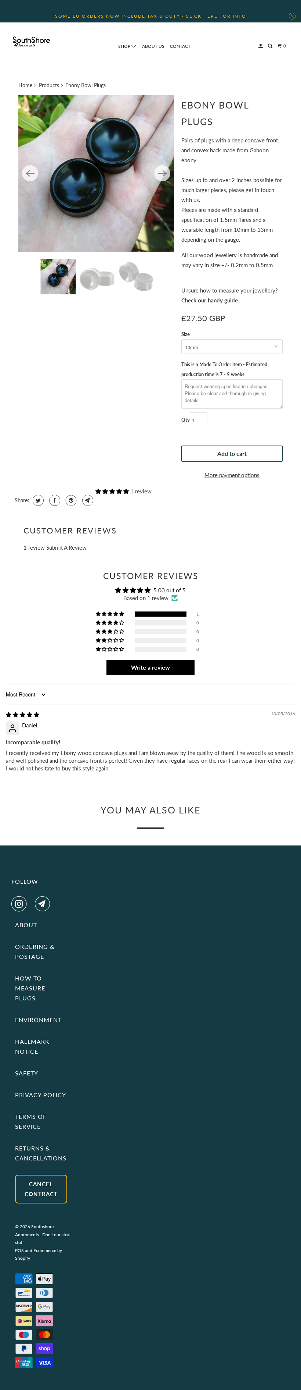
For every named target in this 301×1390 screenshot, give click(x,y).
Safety (26, 1073)
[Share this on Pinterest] (70, 500)
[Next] (162, 173)
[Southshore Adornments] (31, 41)
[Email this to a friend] (86, 500)
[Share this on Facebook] (53, 500)
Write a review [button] (150, 667)
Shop (124, 46)
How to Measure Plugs (30, 988)
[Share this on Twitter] (37, 500)
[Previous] (30, 173)
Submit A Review (66, 547)
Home (25, 85)
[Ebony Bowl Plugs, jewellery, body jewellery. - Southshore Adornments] (96, 173)
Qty (185, 420)
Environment (38, 1019)
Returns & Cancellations (40, 1153)
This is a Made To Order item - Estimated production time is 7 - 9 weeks (224, 369)
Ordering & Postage (34, 951)
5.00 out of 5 (169, 590)
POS (19, 1250)
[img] (22, 714)
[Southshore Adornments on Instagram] (20, 904)
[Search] (270, 46)
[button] (112, 491)
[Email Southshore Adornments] (44, 904)
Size (185, 334)
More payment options (232, 475)
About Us (153, 46)
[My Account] (261, 46)
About (26, 924)
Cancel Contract (41, 1189)
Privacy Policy (40, 1094)
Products (49, 85)
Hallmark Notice (32, 1046)
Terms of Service (31, 1121)
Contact (180, 46)
